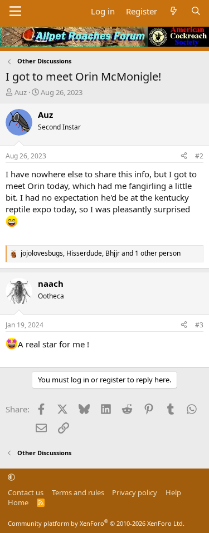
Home (18, 502)
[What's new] (173, 11)
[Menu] (15, 11)
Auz (20, 92)
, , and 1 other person (101, 253)
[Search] (196, 11)
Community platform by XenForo (96, 523)
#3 (199, 325)
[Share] (184, 156)
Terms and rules (78, 492)
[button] (11, 477)
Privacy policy (134, 492)
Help (173, 492)
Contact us (25, 492)
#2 (199, 156)
